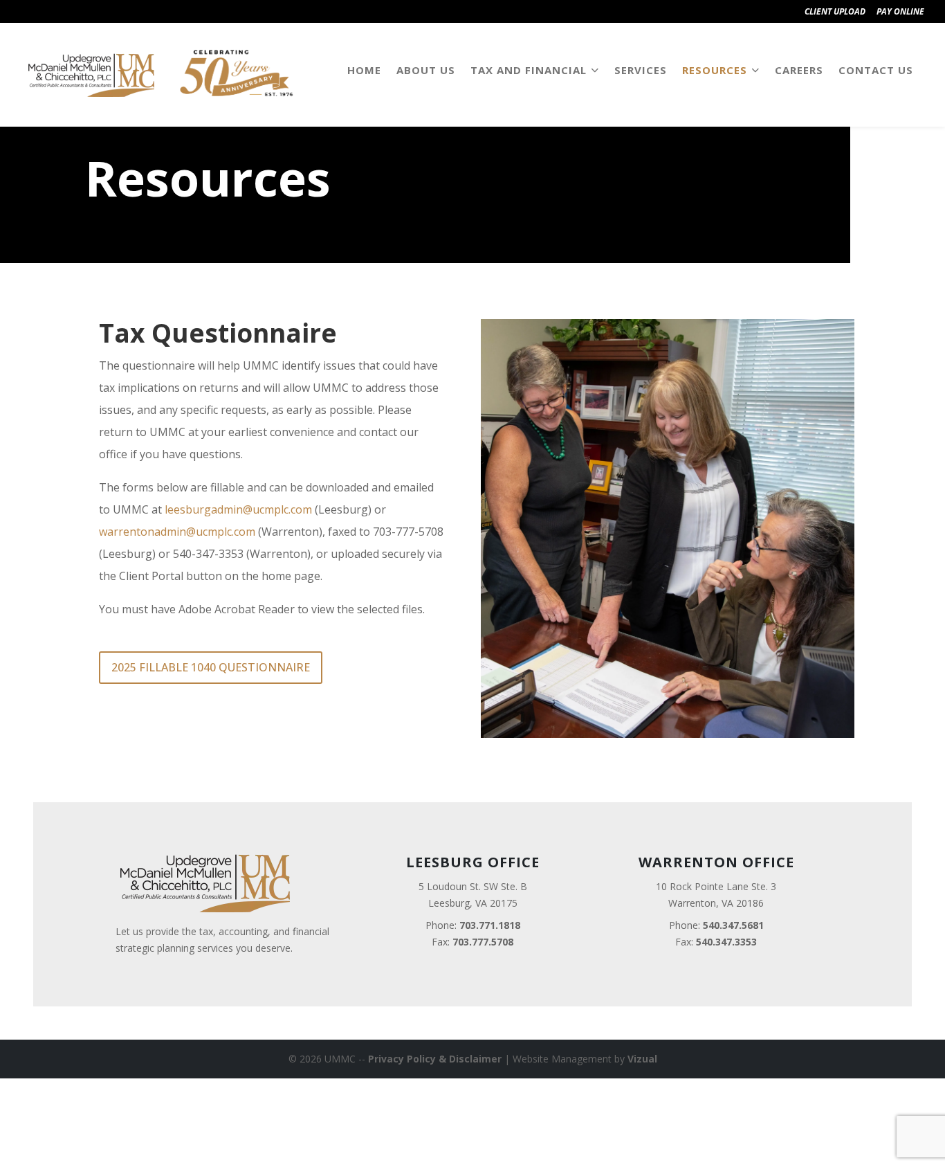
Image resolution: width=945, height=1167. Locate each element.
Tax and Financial (528, 70)
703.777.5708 (482, 941)
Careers (799, 70)
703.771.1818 (489, 925)
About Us (425, 70)
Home (364, 70)
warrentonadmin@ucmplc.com (177, 531)
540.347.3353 (726, 941)
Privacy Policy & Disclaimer (435, 1058)
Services (640, 70)
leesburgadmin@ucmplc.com (238, 509)
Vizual (642, 1058)
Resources (714, 70)
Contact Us (875, 70)
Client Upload (835, 11)
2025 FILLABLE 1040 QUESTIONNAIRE (210, 667)
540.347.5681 (733, 925)
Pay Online (900, 11)
